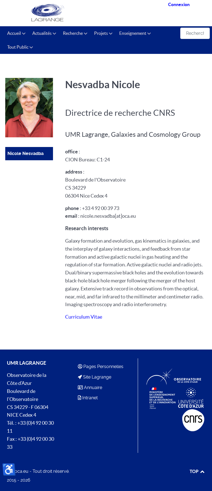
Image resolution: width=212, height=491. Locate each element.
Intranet (90, 397)
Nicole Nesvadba (25, 153)
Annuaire (93, 387)
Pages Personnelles (103, 366)
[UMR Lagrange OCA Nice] (48, 13)
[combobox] (195, 33)
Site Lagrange (97, 377)
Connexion (179, 4)
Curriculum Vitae (83, 317)
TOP (194, 471)
